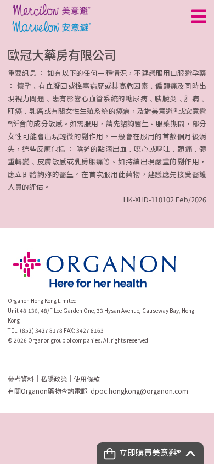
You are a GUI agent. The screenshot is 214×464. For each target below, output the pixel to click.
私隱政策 (54, 378)
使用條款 (87, 378)
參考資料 (21, 378)
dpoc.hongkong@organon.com (139, 390)
